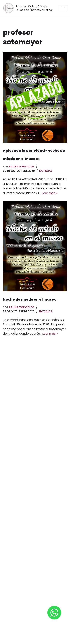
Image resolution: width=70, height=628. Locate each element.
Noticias (45, 171)
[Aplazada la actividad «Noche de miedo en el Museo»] (35, 97)
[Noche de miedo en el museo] (35, 246)
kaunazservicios (21, 166)
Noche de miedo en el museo (29, 299)
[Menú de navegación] (62, 8)
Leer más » (49, 193)
